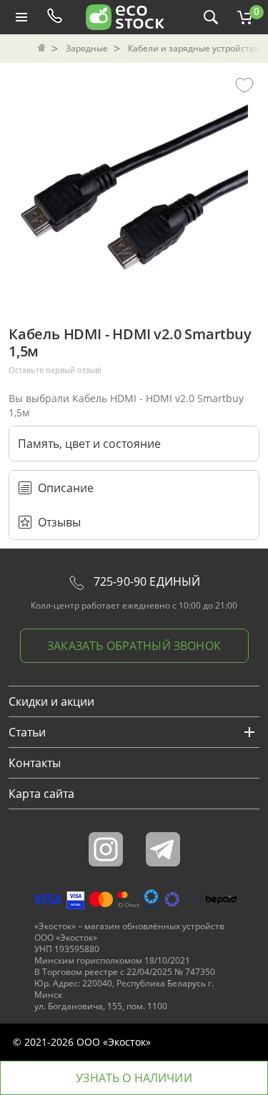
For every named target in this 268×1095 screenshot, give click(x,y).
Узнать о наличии (134, 1078)
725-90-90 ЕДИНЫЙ (146, 581)
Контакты (35, 763)
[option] (134, 191)
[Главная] (43, 48)
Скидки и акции (51, 701)
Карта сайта (41, 793)
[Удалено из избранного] (244, 84)
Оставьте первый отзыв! (55, 370)
